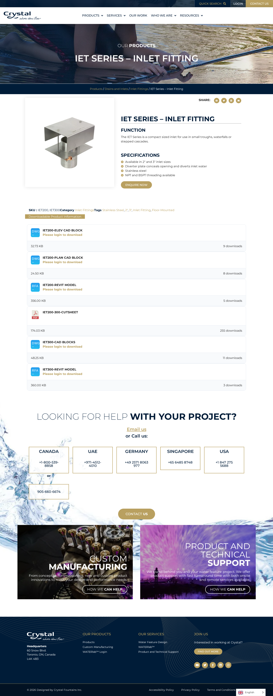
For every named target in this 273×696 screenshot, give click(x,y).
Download (53, 318)
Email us (136, 429)
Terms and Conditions (221, 690)
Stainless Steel (113, 210)
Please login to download (62, 235)
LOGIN (238, 3)
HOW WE (104, 589)
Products (96, 89)
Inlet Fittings (139, 89)
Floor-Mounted (163, 210)
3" (130, 210)
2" (126, 210)
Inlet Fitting (142, 210)
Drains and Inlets (116, 89)
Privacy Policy (190, 690)
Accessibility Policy (161, 690)
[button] (216, 100)
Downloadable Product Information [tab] (55, 216)
